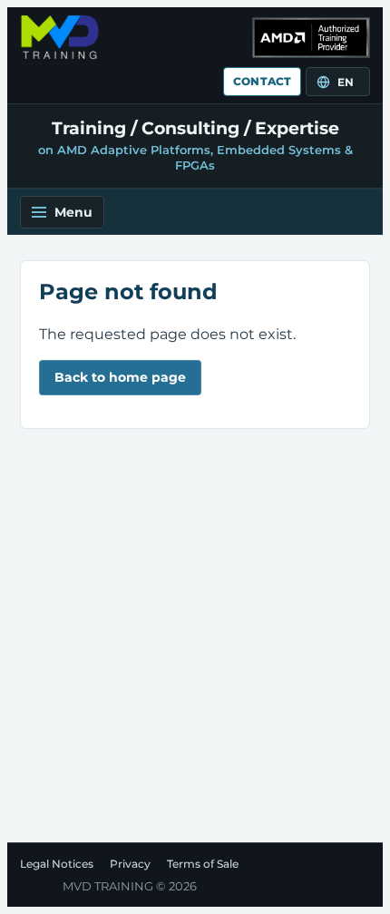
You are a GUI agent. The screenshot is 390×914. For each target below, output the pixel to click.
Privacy (130, 863)
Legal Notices (56, 863)
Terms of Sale (203, 863)
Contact (262, 81)
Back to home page (120, 377)
